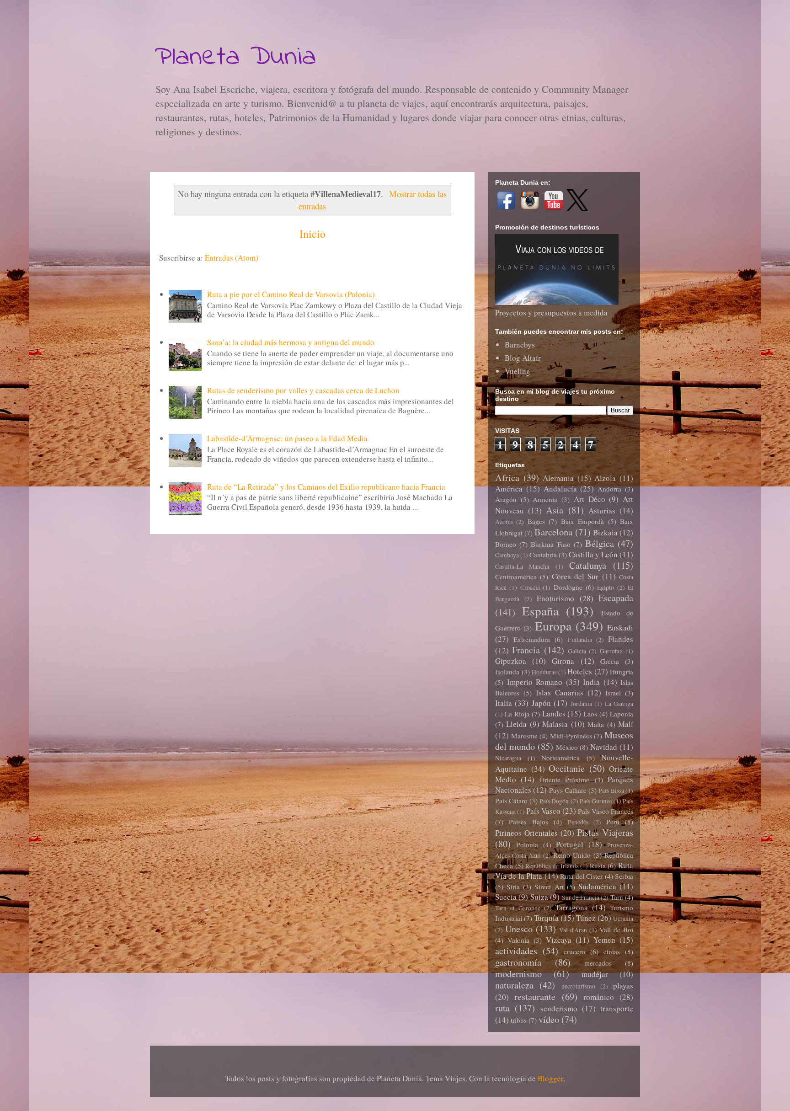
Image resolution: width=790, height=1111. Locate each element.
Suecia (506, 897)
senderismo (558, 1008)
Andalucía (560, 488)
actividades (516, 950)
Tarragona (571, 907)
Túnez (586, 918)
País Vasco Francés (605, 811)
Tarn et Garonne (517, 908)
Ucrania (623, 918)
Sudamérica (597, 886)
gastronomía (518, 962)
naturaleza (514, 984)
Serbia (624, 876)
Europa (553, 625)
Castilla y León (593, 554)
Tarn (616, 897)
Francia (526, 649)
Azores (504, 522)
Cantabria (543, 554)
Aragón (506, 499)
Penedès (578, 822)
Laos (590, 713)
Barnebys (520, 344)
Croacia (530, 587)
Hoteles (579, 671)
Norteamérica (560, 757)
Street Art (548, 886)
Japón (541, 703)
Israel (613, 692)
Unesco (519, 928)
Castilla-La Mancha (522, 566)
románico (598, 997)
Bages (536, 521)
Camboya (507, 555)
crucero (574, 951)
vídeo (549, 1019)
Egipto (605, 587)
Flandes (620, 639)
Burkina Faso (550, 544)
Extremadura (531, 639)
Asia (554, 509)
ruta (502, 1007)
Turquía (546, 918)
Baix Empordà (582, 521)
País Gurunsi (596, 801)
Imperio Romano (535, 682)
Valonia (518, 940)
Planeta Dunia (235, 57)
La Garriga (619, 704)
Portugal (569, 844)
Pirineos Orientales (526, 833)
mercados (598, 962)
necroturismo (578, 986)
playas (623, 985)
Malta (595, 724)
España (540, 610)
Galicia (577, 651)
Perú (612, 821)
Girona (563, 661)
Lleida (516, 724)
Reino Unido (572, 855)
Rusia (598, 865)
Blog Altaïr (523, 358)
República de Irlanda (551, 866)
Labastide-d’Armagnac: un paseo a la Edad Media (287, 438)
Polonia (527, 844)
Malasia (555, 724)
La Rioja (517, 713)
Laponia (621, 713)
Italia (503, 703)
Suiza (539, 897)
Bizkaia (605, 532)
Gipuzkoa (510, 661)
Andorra (609, 488)
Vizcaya (558, 940)
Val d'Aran (573, 930)
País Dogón (554, 801)
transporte (616, 1008)
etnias (611, 951)
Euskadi (620, 627)
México (567, 747)
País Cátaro (511, 800)
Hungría (621, 671)
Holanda (507, 671)
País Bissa (611, 790)
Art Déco (589, 499)
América (509, 488)
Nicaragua (508, 758)
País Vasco (543, 811)
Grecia (609, 661)
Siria (513, 886)
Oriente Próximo (564, 779)
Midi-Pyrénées (571, 735)
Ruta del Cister (581, 876)
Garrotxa (611, 651)
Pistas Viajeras (605, 832)
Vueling (517, 371)
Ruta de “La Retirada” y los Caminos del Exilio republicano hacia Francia (326, 486)
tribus (519, 1020)
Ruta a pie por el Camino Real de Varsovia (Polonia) (291, 294)
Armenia (545, 499)
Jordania (581, 704)
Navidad (603, 747)
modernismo (518, 973)
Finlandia (580, 640)
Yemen (604, 940)
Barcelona (553, 531)
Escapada (615, 597)
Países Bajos (528, 821)
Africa (507, 477)
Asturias (601, 510)
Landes (554, 713)
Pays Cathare (568, 790)
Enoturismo (555, 598)
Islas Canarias (559, 692)
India (591, 682)
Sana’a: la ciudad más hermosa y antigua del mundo (290, 342)
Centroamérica (516, 576)
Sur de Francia (580, 897)
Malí (625, 724)
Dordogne (568, 587)
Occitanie (567, 768)
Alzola (605, 478)
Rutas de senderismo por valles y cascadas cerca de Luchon (303, 390)
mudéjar (595, 974)
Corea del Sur (575, 576)
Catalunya (587, 565)
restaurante (534, 996)
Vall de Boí (616, 929)
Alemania (558, 478)
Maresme (524, 735)
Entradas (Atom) (231, 257)
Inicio (312, 233)
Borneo (505, 544)
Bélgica (599, 543)
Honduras (544, 672)
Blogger (550, 1078)
